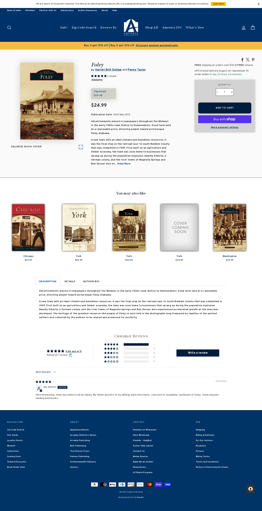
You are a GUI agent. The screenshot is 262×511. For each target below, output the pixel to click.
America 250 (172, 27)
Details (70, 281)
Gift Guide (12, 435)
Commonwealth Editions (83, 461)
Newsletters (139, 467)
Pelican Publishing (79, 456)
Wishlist (11, 445)
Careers (74, 467)
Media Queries (140, 456)
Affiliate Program (142, 472)
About (104, 10)
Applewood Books (79, 429)
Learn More (218, 4)
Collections (13, 451)
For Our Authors (204, 440)
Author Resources (87, 10)
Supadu (140, 497)
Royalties (201, 445)
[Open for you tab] (250, 489)
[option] (131, 46)
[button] (111, 344)
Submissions (67, 10)
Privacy (200, 451)
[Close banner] (258, 4)
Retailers (30, 10)
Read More (123, 163)
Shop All (151, 27)
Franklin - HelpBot (142, 440)
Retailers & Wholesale (144, 429)
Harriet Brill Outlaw (108, 70)
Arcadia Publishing (80, 440)
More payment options (225, 127)
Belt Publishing (78, 445)
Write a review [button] (198, 353)
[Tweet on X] (248, 59)
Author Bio (91, 281)
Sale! (64, 27)
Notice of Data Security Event (212, 467)
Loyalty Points (15, 440)
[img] (43, 382)
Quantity (225, 85)
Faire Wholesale (141, 435)
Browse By (109, 27)
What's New (195, 27)
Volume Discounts (16, 461)
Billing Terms (203, 456)
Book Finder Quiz (16, 467)
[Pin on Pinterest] (253, 59)
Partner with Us (47, 10)
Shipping (200, 429)
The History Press (79, 451)
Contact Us (139, 451)
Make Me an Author (143, 461)
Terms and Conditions (207, 461)
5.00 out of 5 (74, 351)
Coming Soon (14, 456)
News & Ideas (14, 10)
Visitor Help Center (143, 445)
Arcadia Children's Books (83, 435)
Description (47, 281)
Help (114, 10)
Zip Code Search (84, 27)
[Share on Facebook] (242, 59)
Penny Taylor (137, 70)
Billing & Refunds (205, 435)
